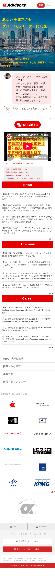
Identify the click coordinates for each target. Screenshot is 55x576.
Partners (28, 558)
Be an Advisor (19, 558)
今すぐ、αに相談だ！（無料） (28, 549)
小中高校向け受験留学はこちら (17, 175)
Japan (49, 5)
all (50, 239)
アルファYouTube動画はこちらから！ (19, 163)
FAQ (35, 558)
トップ (14, 527)
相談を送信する (29, 124)
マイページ (42, 527)
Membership (17, 560)
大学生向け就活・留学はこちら (17, 172)
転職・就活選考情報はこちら (17, 169)
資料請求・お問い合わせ (28, 541)
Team (25, 560)
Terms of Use (7, 560)
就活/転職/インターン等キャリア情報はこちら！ (24, 178)
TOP (4, 558)
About (10, 558)
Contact (32, 560)
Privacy (41, 558)
